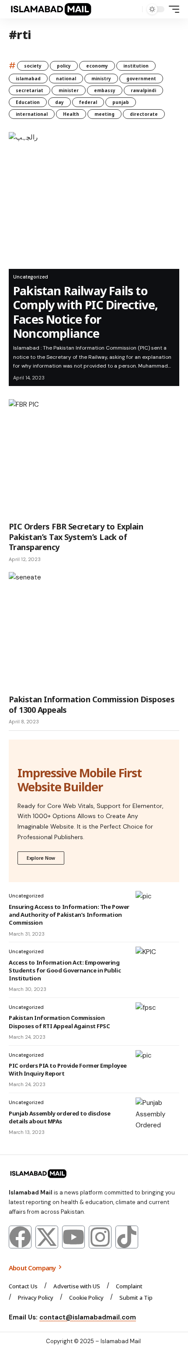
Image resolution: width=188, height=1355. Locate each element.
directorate (144, 114)
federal (88, 102)
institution (136, 66)
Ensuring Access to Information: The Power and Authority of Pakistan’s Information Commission (69, 914)
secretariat (29, 90)
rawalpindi (143, 90)
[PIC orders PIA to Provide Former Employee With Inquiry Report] (157, 1067)
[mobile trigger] (171, 9)
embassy (104, 90)
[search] (133, 9)
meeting (104, 114)
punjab (120, 102)
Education (28, 102)
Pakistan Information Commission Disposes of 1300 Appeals (91, 704)
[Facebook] (20, 1237)
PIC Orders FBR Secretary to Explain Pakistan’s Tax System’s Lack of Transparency (76, 536)
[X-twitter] (46, 1237)
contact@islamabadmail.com (87, 1317)
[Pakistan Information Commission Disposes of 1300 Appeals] (94, 632)
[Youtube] (73, 1237)
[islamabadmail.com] (51, 9)
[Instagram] (100, 1237)
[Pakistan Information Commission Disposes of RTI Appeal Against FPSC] (157, 1019)
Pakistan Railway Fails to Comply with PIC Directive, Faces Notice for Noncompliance (85, 311)
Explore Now (41, 857)
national (66, 78)
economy (97, 66)
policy (64, 66)
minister (69, 90)
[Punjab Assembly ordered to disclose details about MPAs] (157, 1115)
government (141, 78)
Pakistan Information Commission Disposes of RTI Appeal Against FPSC (59, 1022)
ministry (101, 78)
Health (71, 114)
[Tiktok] (126, 1237)
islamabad (28, 78)
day (59, 102)
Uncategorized (30, 277)
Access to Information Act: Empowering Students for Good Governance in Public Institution (65, 970)
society (33, 66)
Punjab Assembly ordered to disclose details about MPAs (59, 1117)
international (32, 114)
